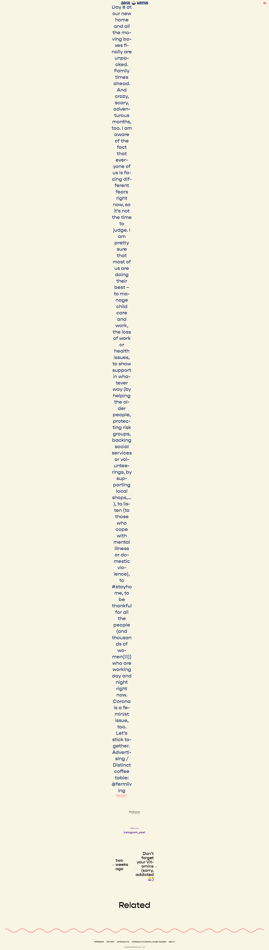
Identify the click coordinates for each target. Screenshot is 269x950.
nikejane (135, 812)
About (172, 942)
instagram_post (121, 795)
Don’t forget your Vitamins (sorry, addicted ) (145, 866)
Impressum (99, 942)
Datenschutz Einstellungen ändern (149, 942)
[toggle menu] (265, 3)
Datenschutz (123, 942)
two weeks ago (121, 864)
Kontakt (110, 942)
